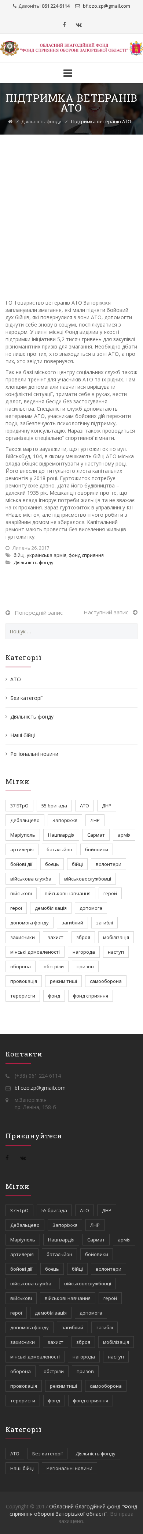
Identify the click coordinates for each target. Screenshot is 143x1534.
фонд (54, 995)
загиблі (104, 922)
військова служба (30, 878)
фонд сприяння (86, 555)
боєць (52, 864)
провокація (23, 981)
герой (110, 893)
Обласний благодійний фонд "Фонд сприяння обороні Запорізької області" (73, 1510)
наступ (116, 952)
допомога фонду (29, 922)
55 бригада (54, 805)
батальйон (59, 849)
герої (16, 908)
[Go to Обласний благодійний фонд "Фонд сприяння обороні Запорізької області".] (10, 121)
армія (124, 835)
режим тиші (63, 981)
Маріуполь (22, 835)
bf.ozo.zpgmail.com (106, 6)
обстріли (54, 966)
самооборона (106, 981)
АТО (15, 679)
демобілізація (51, 908)
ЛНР (95, 820)
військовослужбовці (87, 878)
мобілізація (116, 937)
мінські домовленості (35, 952)
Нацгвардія (61, 835)
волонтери (108, 864)
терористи (22, 995)
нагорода (84, 952)
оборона (20, 966)
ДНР (106, 805)
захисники (22, 937)
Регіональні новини (34, 753)
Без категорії (26, 697)
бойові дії (21, 864)
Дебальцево (25, 820)
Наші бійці (22, 735)
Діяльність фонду (41, 121)
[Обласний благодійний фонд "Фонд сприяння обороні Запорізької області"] (71, 48)
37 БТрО (19, 805)
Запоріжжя (64, 820)
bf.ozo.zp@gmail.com (40, 1087)
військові (21, 893)
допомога (91, 908)
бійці (19, 555)
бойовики (96, 849)
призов (85, 966)
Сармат (96, 835)
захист (55, 937)
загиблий (72, 922)
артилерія (22, 849)
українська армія (46, 555)
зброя (83, 937)
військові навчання (68, 893)
